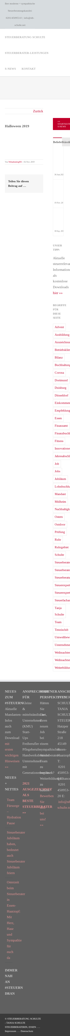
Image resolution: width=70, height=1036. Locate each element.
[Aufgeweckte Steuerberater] (58, 186)
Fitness (59, 441)
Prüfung (60, 532)
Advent (59, 327)
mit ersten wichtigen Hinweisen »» (12, 755)
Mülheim (60, 501)
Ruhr (58, 539)
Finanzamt (61, 425)
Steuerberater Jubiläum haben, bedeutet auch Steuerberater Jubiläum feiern (9, 852)
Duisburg (60, 387)
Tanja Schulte (59, 611)
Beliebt (57, 142)
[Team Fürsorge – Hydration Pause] (58, 152)
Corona (59, 372)
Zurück (38, 111)
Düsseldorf (61, 395)
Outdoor (60, 524)
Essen (58, 418)
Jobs (57, 471)
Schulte (59, 554)
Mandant (60, 494)
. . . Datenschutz (25, 1031)
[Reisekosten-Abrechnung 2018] (58, 214)
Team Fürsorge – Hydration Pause (9, 811)
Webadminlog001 (15, 162)
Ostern (59, 516)
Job (57, 463)
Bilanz (59, 357)
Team (58, 622)
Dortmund (61, 380)
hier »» (58, 293)
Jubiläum (60, 479)
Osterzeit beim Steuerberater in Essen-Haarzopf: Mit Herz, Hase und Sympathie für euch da (9, 920)
